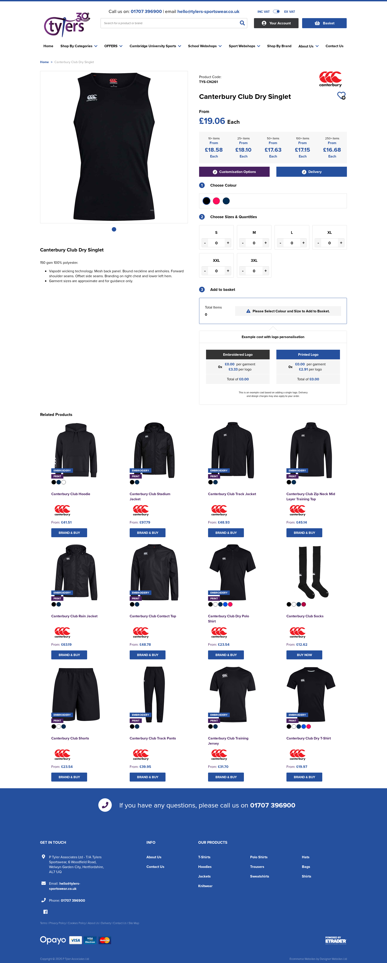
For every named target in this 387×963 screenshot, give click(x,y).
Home (44, 62)
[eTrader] (336, 940)
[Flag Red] (216, 201)
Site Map (134, 923)
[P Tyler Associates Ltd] (67, 24)
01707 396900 (146, 11)
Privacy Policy (57, 923)
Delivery (314, 171)
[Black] (206, 201)
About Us (153, 857)
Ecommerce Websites (303, 959)
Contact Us (155, 866)
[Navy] (226, 201)
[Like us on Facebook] (45, 912)
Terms (43, 923)
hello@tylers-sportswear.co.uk (208, 11)
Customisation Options (237, 171)
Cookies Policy (77, 923)
